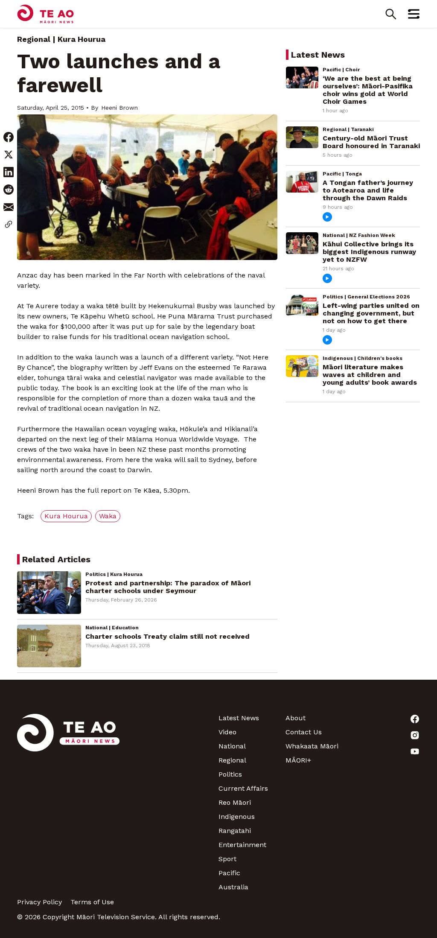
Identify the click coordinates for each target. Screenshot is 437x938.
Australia (233, 887)
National (232, 746)
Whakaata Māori (312, 746)
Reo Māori (234, 802)
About (296, 718)
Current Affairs (243, 788)
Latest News (238, 718)
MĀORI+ (298, 760)
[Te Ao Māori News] (68, 802)
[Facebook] (386, 719)
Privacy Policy (39, 902)
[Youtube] (386, 751)
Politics (230, 774)
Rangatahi (234, 831)
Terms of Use (92, 902)
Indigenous (236, 816)
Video (227, 732)
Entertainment (242, 845)
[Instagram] (386, 735)
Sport (227, 859)
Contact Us (304, 732)
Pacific (229, 873)
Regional (33, 39)
